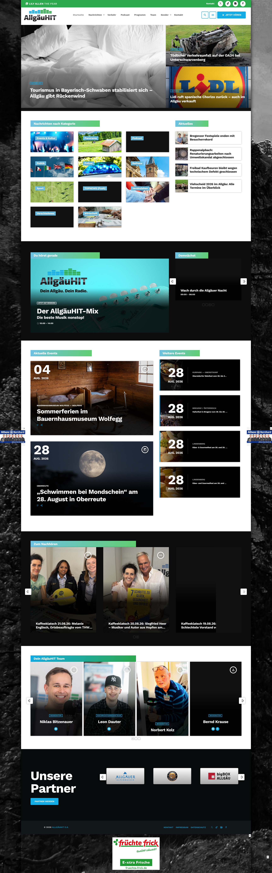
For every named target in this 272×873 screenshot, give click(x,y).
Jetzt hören (231, 15)
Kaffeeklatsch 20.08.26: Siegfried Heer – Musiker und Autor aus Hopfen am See (137, 627)
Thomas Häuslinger (162, 722)
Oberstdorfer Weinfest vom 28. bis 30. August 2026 (210, 376)
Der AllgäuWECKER (195, 290)
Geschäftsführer (162, 716)
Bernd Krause (109, 722)
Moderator (56, 724)
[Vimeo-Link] (40, 15)
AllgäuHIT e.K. (60, 827)
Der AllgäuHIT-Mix (67, 311)
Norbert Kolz (56, 730)
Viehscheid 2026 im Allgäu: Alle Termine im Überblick (212, 186)
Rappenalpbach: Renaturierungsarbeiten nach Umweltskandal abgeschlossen (212, 153)
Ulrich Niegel (216, 730)
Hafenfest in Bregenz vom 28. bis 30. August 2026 (210, 412)
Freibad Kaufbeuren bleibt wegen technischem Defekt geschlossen (213, 169)
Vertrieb (215, 724)
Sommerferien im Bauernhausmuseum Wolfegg (79, 415)
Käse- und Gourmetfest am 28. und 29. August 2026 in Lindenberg (210, 483)
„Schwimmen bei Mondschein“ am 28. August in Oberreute (87, 495)
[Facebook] (243, 3)
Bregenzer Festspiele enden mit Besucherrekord (212, 137)
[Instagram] (235, 3)
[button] (203, 305)
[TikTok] (228, 3)
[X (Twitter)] (220, 3)
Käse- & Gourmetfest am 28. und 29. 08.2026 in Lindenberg (210, 448)
